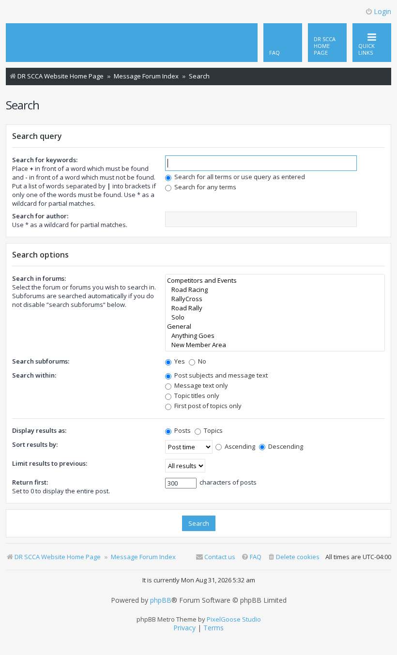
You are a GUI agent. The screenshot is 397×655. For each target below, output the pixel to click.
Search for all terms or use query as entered (239, 176)
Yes (179, 361)
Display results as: (39, 430)
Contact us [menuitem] (219, 556)
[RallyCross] (275, 299)
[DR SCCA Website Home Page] (42, 33)
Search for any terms (204, 187)
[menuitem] (327, 42)
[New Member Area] (275, 345)
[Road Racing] (275, 289)
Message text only (200, 385)
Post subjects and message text (220, 375)
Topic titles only (196, 395)
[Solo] (275, 317)
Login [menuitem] (382, 11)
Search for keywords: (44, 159)
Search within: (34, 375)
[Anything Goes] (275, 335)
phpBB (160, 600)
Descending (285, 446)
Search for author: (40, 216)
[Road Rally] (275, 308)
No (201, 361)
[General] (275, 326)
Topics (212, 430)
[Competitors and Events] (275, 280)
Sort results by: (35, 444)
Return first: (30, 482)
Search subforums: (40, 361)
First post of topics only (207, 405)
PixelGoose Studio (234, 619)
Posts (182, 430)
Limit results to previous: (49, 463)
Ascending (239, 446)
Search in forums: (39, 278)
